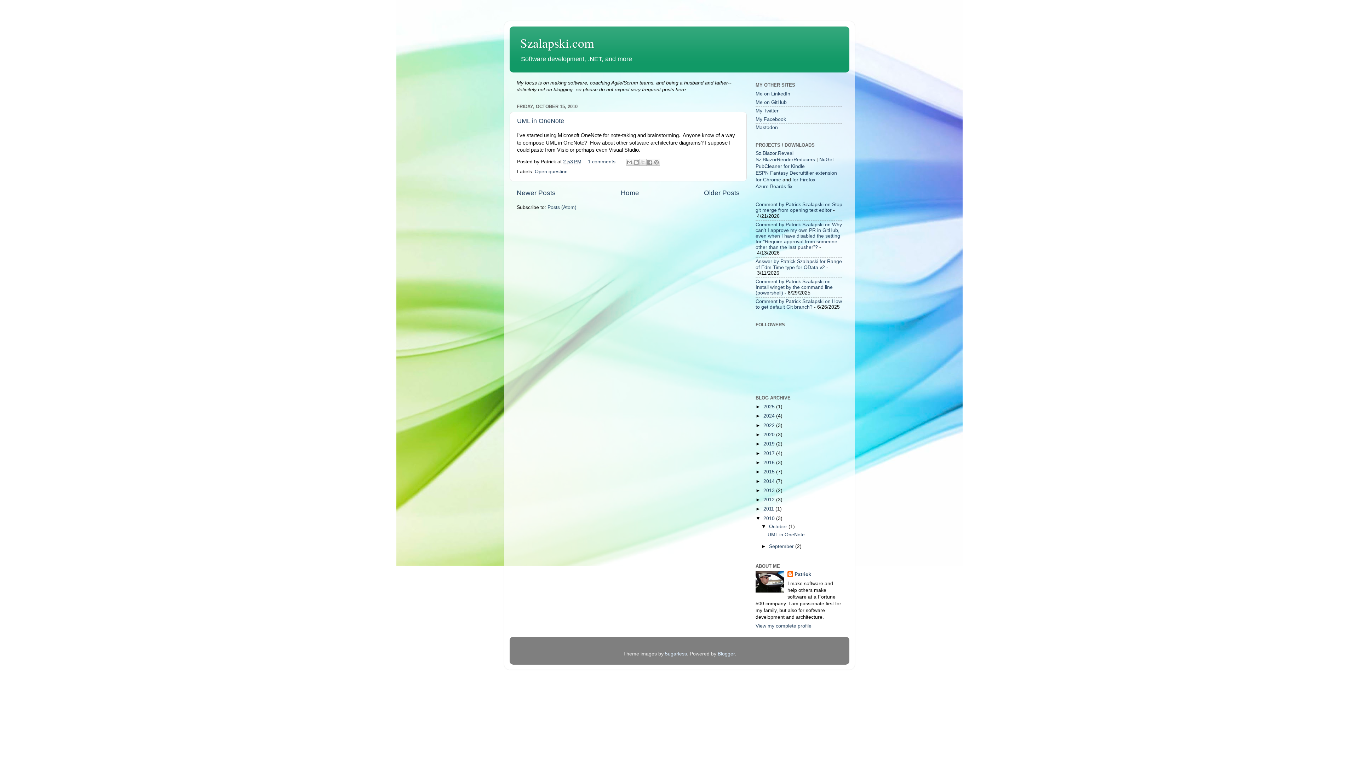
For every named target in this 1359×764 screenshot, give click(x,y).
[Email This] (629, 162)
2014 (769, 481)
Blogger (726, 654)
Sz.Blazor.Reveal (774, 153)
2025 (769, 406)
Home (630, 193)
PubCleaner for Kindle (780, 166)
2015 (769, 471)
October (779, 526)
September (782, 546)
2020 (769, 434)
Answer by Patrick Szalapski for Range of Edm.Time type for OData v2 (799, 264)
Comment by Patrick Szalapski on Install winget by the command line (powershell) (794, 287)
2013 (769, 490)
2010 (769, 518)
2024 (769, 416)
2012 (769, 499)
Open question (551, 171)
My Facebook (771, 119)
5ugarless (676, 654)
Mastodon (767, 127)
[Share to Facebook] (649, 162)
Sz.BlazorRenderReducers (785, 159)
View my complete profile (784, 626)
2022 (769, 425)
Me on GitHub (771, 102)
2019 (769, 444)
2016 (769, 462)
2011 (769, 509)
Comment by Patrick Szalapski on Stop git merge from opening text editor (799, 207)
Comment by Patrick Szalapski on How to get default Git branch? (799, 304)
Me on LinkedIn (773, 94)
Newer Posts (536, 193)
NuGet (826, 159)
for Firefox (803, 179)
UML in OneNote (540, 120)
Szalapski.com (557, 42)
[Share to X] (643, 162)
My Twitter (767, 110)
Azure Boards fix (774, 186)
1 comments (601, 161)
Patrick (803, 574)
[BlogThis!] (636, 162)
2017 (769, 453)
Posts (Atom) (562, 207)
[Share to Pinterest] (656, 162)
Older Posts (722, 193)
